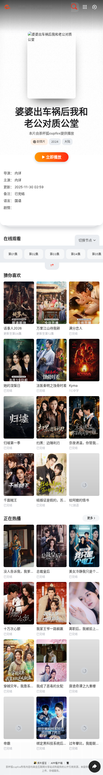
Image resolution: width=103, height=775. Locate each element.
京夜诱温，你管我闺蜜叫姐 (84, 443)
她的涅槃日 (12, 385)
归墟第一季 (12, 443)
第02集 (33, 254)
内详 (18, 173)
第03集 (54, 254)
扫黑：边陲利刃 (48, 443)
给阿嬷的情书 (79, 500)
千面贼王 (10, 500)
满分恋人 (75, 328)
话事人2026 (13, 328)
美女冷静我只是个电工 (84, 571)
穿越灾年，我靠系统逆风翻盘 (19, 686)
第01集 (12, 254)
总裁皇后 (43, 571)
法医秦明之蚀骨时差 (51, 385)
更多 (90, 518)
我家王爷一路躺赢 (49, 629)
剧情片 (41, 141)
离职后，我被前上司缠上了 (84, 629)
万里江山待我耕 (48, 328)
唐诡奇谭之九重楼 (82, 686)
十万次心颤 (12, 629)
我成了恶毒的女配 (49, 686)
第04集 (75, 254)
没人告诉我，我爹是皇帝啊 (19, 571)
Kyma (73, 385)
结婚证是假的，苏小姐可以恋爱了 (51, 500)
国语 (18, 201)
